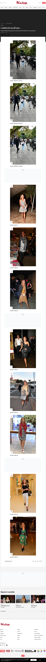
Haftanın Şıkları (15, 7)
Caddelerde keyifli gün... (10, 23)
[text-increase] (8, 34)
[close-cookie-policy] (44, 660)
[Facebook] (2, 645)
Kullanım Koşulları (37, 637)
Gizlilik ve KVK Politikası (38, 635)
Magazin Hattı (35, 7)
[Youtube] (6, 645)
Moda (20, 7)
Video (43, 7)
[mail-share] (7, 34)
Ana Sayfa (2, 23)
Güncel (2, 7)
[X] (4, 645)
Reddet (40, 659)
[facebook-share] (1, 34)
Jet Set (31, 7)
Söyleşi (27, 7)
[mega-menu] (40, 3)
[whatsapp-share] (5, 34)
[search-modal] (39, 3)
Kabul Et (33, 659)
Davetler (6, 7)
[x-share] (3, 34)
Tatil (23, 7)
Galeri (40, 7)
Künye (35, 631)
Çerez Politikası (37, 633)
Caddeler (10, 7)
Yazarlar (18, 635)
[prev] (42, 611)
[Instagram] (0, 645)
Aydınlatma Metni (37, 639)
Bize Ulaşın (36, 629)
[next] (44, 611)
